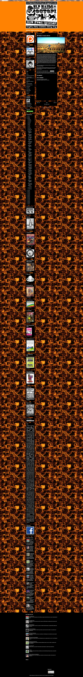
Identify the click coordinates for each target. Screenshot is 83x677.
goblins (33, 467)
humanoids (29, 474)
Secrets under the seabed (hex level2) (30, 174)
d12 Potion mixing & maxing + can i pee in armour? (32, 554)
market (32, 478)
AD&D (32, 425)
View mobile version (46, 104)
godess (28, 468)
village (30, 516)
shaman (28, 501)
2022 (28, 198)
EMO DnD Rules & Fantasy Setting (30, 75)
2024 (28, 201)
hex (32, 471)
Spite (33, 504)
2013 (28, 117)
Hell (26, 471)
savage (32, 499)
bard (32, 434)
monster (29, 484)
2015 (28, 190)
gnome (28, 467)
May (28, 124)
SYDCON (30, 507)
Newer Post (38, 102)
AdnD (31, 426)
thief (28, 509)
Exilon (33, 459)
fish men (30, 462)
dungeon (30, 455)
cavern (32, 442)
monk (33, 483)
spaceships (27, 504)
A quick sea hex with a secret (30, 172)
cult (30, 447)
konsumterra (27, 475)
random (29, 495)
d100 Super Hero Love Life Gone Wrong (33, 637)
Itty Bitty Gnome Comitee (32, 583)
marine (30, 478)
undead (32, 513)
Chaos (27, 443)
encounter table (28, 459)
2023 (28, 200)
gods (33, 468)
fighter (27, 462)
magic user (31, 477)
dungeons (27, 456)
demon (32, 450)
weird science (32, 518)
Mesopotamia (32, 481)
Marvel (30, 479)
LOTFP (30, 476)
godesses (31, 468)
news (26, 486)
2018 (28, 194)
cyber (28, 448)
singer (27, 502)
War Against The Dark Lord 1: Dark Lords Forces (32, 591)
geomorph (27, 466)
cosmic (27, 446)
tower (33, 510)
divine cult (31, 452)
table (27, 508)
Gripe (33, 469)
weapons (27, 518)
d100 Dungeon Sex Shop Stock (32, 575)
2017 (28, 192)
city (28, 445)
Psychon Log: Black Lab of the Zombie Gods (32, 546)
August (29, 128)
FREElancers (29, 463)
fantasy (31, 460)
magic (27, 477)
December (29, 188)
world (32, 520)
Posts (49, 671)
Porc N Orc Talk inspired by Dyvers (32, 598)
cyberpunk (31, 448)
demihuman (27, 450)
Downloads (27, 93)
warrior (32, 517)
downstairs (32, 453)
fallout (28, 460)
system (32, 507)
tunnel (32, 512)
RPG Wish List (28, 91)
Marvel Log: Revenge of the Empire (30, 160)
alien (29, 428)
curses (33, 447)
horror (33, 473)
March (29, 122)
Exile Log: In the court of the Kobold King (29, 135)
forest (33, 462)
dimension (30, 451)
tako (29, 508)
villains (33, 516)
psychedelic (31, 493)
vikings (27, 516)
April (28, 123)
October (29, 130)
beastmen (30, 436)
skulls (29, 502)
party (32, 489)
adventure (39, 72)
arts (26, 433)
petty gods (30, 491)
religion (33, 495)
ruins (33, 497)
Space (27, 503)
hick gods (32, 472)
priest (28, 492)
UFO (29, 513)
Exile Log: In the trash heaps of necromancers (30, 168)
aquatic (27, 431)
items (32, 474)
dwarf (32, 456)
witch (33, 519)
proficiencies (31, 492)
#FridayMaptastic (28, 425)
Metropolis (29, 482)
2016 (28, 191)
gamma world (30, 464)
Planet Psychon (28, 79)
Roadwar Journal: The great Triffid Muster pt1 (30, 181)
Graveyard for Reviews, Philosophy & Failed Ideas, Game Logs (30, 78)
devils (27, 451)
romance (33, 496)
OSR (31, 488)
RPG (28, 497)
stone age (33, 505)
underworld (27, 515)
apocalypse (28, 430)
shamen (32, 501)
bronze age (52, 72)
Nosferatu (30, 486)
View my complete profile (29, 106)
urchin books (31, 515)
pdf (30, 490)
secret (31, 500)
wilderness (29, 519)
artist (32, 432)
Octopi (27, 487)
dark (26, 449)
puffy (31, 494)
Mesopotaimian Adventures (29, 84)
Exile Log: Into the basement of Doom (30, 162)
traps (28, 511)
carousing (31, 440)
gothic (31, 469)
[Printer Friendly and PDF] (29, 111)
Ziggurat (27, 522)
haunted (32, 470)
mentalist (29, 481)
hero (29, 471)
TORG (30, 510)
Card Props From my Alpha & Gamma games (30, 165)
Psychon (27, 494)
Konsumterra (29, 103)
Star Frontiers (29, 505)
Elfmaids (27, 458)
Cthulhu (27, 447)
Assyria (43, 72)
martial (27, 479)
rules (28, 498)
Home (47, 102)
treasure (31, 511)
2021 (28, 197)
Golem (28, 469)
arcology (31, 431)
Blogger (52, 675)
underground (28, 514)
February (29, 120)
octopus (33, 487)
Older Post (55, 102)
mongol (31, 483)
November (29, 187)
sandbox (27, 499)
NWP (32, 486)
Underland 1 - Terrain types (30, 186)
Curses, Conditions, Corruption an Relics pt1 (30, 149)
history (27, 473)
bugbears (32, 437)
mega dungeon (32, 480)
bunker (27, 438)
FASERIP (32, 461)
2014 (28, 118)
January (29, 119)
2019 (28, 195)
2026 (28, 203)
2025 (28, 202)
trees (33, 511)
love (32, 476)
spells (31, 504)
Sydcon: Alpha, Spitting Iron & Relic (30, 139)
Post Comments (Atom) (48, 107)
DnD (27, 453)
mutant (31, 484)
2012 (28, 116)
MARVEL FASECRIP (28, 90)
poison (33, 491)
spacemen (31, 503)
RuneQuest (31, 498)
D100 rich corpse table (32, 605)
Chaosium (31, 443)
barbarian (29, 434)
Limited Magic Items (29, 144)
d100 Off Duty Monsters (31, 624)
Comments (50, 672)
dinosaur (27, 452)
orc (28, 488)
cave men (27, 442)
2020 (28, 196)
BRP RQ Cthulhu (28, 89)
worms (27, 521)
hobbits (30, 473)
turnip (27, 513)
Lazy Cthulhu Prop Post (31, 620)
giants (30, 466)
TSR (29, 512)
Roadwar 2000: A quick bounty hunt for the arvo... (30, 155)
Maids (27, 478)
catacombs (30, 441)
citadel (33, 444)
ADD (26, 426)
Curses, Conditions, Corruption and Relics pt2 (30, 152)
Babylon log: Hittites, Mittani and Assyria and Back (29, 177)
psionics (27, 493)
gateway (27, 465)
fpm (48, 675)
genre (31, 465)
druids (33, 454)
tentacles (32, 508)
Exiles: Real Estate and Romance (30, 142)
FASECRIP (27, 461)
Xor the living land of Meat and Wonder (29, 82)
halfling (28, 470)
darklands (30, 449)
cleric (32, 445)
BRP (53, 72)
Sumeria (27, 506)
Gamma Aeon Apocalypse (29, 83)
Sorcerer (32, 502)
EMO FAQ (27, 74)
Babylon (45, 72)
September (29, 129)
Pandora (27, 489)
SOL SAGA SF (27, 87)
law (31, 475)
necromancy (31, 485)
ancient (41, 72)
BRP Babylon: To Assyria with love (30, 132)
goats (30, 467)
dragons (29, 454)
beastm (27, 436)
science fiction (28, 500)
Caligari (31, 438)
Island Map (30, 650)
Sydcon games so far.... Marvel (30, 137)
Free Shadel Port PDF (31, 645)
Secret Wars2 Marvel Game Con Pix (30, 146)
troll (27, 512)
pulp (33, 494)
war (28, 517)
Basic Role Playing (49, 72)
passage (27, 490)
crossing (32, 446)
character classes (28, 444)
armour (27, 432)
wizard (29, 520)
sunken (30, 506)
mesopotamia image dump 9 (30, 170)
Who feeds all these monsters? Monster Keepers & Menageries (32, 569)
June (28, 125)
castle (27, 441)
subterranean (30, 506)
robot (28, 496)
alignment (32, 428)
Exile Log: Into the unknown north (30, 184)
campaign (28, 440)
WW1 (31, 521)
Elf (32, 457)
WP (29, 521)
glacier (33, 466)
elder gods (28, 457)
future (33, 463)
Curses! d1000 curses (31, 540)
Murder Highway (28, 86)
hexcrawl (27, 472)
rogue (30, 496)
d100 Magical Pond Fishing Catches (31, 561)
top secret (31, 509)
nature (27, 485)
